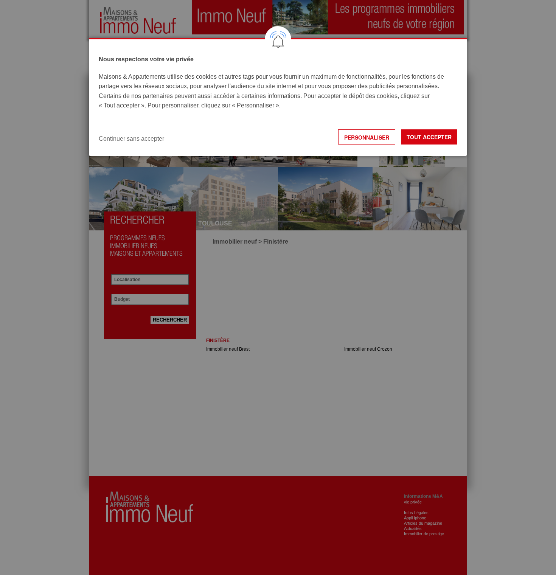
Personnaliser (366, 137)
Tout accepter (429, 137)
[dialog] (278, 97)
